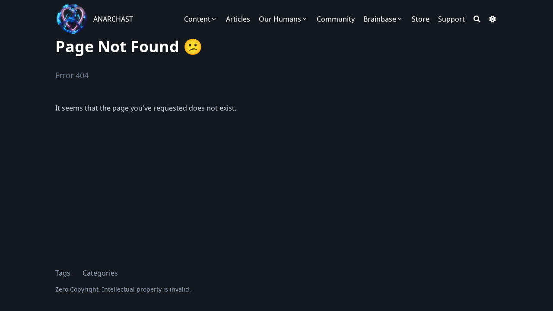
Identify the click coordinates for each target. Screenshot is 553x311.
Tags (62, 273)
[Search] (477, 19)
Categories (100, 273)
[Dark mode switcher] (492, 19)
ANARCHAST (113, 19)
